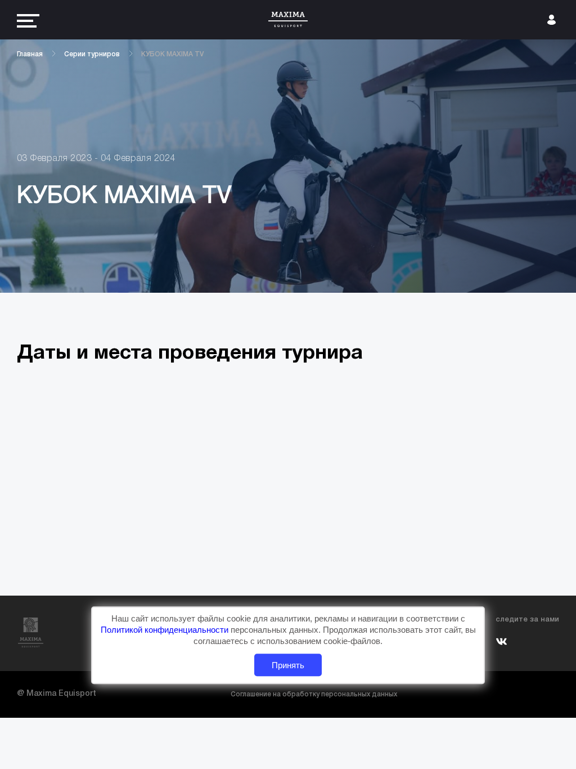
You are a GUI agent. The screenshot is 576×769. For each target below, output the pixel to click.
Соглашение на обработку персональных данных (314, 694)
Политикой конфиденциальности (166, 630)
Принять (288, 665)
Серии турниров (92, 54)
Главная (30, 54)
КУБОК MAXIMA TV (172, 54)
